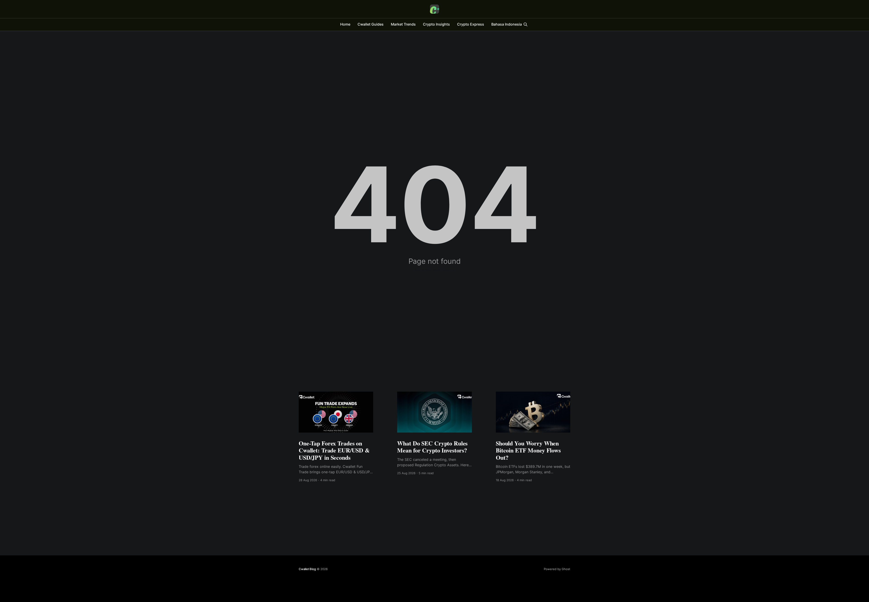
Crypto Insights (436, 24)
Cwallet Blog (307, 569)
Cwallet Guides (371, 24)
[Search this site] (525, 24)
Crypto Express (470, 24)
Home (345, 24)
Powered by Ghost (557, 569)
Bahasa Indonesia (506, 24)
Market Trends (403, 24)
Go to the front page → (435, 270)
